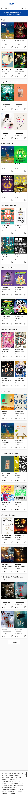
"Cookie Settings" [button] (12, 787)
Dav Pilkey (18, 318)
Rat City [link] (17, 473)
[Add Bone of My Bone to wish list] (25, 47)
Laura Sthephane (7, 537)
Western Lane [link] (18, 131)
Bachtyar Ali (19, 104)
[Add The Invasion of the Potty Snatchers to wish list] (25, 324)
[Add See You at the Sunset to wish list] (12, 233)
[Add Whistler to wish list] (12, 47)
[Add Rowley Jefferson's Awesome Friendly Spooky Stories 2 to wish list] (12, 324)
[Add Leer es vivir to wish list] (12, 571)
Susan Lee (5, 227)
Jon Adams (18, 475)
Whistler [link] (4, 40)
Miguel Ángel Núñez (7, 566)
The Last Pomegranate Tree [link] (19, 102)
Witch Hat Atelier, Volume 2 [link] (19, 349)
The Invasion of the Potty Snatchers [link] (19, 317)
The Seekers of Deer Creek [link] (6, 255)
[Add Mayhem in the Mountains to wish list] (12, 510)
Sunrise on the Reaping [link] (6, 193)
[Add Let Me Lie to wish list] (25, 607)
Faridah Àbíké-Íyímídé (7, 380)
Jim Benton (18, 289)
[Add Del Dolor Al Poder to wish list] (25, 542)
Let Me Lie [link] (18, 600)
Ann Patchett (6, 42)
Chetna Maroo (19, 133)
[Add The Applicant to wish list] (12, 138)
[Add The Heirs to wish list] (12, 386)
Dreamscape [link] (5, 349)
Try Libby (6, 12)
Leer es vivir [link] (5, 564)
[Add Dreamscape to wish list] (12, 357)
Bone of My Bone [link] (19, 40)
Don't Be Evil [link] (18, 226)
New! (3, 20)
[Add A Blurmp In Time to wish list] (25, 295)
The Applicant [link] (5, 131)
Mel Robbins (19, 166)
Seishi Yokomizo (6, 71)
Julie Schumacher (20, 71)
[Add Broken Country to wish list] (25, 200)
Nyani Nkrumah (6, 104)
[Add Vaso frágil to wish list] (25, 571)
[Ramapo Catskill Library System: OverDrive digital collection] (14, 3)
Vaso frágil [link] (18, 564)
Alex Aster (5, 351)
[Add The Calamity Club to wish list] (25, 419)
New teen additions (8, 330)
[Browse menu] (25, 8)
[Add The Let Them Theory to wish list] (25, 171)
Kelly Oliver (5, 504)
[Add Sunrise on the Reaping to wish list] (12, 200)
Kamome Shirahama (20, 351)
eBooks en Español (8, 515)
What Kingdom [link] (6, 473)
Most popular (6, 391)
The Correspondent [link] (19, 440)
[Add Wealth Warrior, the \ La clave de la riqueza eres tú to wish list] (25, 510)
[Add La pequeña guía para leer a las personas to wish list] (12, 542)
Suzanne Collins (6, 195)
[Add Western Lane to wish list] (25, 138)
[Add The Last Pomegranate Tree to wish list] (25, 109)
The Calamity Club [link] (19, 411)
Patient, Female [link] (19, 69)
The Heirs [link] (4, 378)
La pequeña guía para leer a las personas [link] (6, 535)
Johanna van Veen (20, 42)
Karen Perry (18, 631)
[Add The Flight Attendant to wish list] (12, 607)
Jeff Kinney (5, 318)
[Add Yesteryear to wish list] (12, 419)
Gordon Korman (6, 289)
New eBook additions (9, 206)
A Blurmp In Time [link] (19, 287)
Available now (6, 144)
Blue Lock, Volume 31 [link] (19, 378)
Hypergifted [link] (5, 287)
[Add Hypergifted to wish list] (12, 295)
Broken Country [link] (19, 193)
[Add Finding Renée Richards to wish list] (25, 262)
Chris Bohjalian (6, 602)
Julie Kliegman (19, 256)
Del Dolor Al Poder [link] (19, 535)
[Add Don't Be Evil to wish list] (25, 233)
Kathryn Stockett (20, 413)
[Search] (2, 8)
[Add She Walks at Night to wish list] (12, 76)
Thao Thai (5, 256)
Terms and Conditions (8, 775)
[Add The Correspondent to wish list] (25, 448)
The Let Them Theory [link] (19, 164)
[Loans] (22, 9)
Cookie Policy (13, 793)
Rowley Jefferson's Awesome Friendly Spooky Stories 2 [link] (6, 317)
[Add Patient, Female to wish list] (25, 76)
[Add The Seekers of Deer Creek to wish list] (12, 262)
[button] (12, 40)
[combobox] (11, 8)
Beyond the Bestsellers (9, 82)
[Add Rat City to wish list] (25, 481)
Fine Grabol (5, 475)
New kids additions (8, 268)
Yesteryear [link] (5, 411)
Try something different (9, 453)
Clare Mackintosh (20, 602)
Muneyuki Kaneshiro (20, 380)
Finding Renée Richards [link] (19, 255)
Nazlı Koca (5, 133)
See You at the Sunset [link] (6, 226)
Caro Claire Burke (7, 413)
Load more (14, 642)
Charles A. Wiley (19, 537)
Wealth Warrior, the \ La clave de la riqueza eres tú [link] (19, 502)
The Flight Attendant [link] (6, 600)
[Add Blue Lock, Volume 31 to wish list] (25, 386)
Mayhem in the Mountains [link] (6, 502)
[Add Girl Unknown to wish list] (25, 636)
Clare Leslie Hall (19, 195)
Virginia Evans (19, 442)
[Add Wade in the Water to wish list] (12, 109)
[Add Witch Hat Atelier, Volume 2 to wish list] (25, 357)
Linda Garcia (19, 504)
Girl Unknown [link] (18, 629)
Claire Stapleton (19, 227)
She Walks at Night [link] (6, 69)
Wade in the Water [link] (6, 102)
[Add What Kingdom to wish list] (12, 481)
